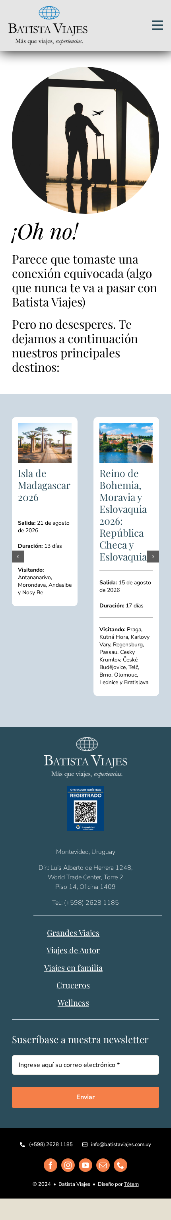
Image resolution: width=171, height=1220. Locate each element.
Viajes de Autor (73, 918)
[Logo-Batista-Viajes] (47, 9)
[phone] (120, 1133)
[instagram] (68, 1133)
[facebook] (50, 1133)
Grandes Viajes (73, 901)
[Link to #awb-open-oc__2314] (157, 25)
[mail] (103, 1133)
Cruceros (73, 953)
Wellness (73, 971)
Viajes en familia (73, 936)
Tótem (131, 1152)
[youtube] (85, 1133)
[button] (18, 541)
